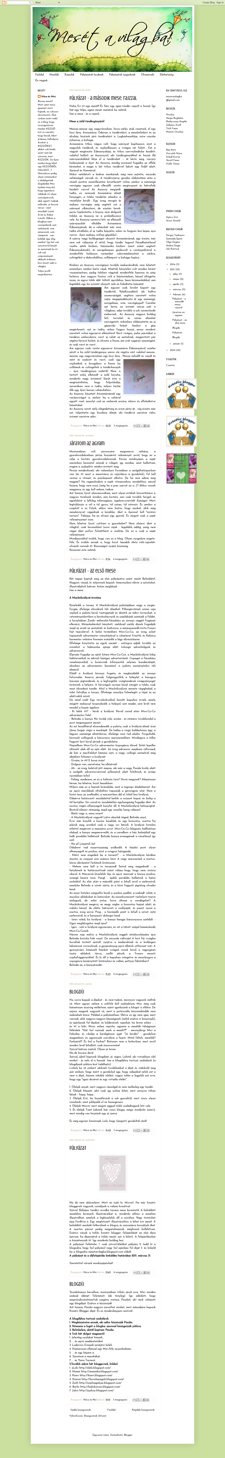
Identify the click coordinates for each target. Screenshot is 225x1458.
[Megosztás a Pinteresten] (148, 426)
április (176, 284)
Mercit (86, 1106)
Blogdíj (76, 992)
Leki (105, 1121)
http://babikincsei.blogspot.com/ (100, 1387)
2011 (172, 269)
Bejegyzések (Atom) (95, 1416)
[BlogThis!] (138, 426)
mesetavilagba (174, 96)
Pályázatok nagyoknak (122, 75)
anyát (84, 1087)
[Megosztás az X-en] (141, 426)
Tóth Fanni (172, 128)
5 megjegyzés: (121, 1130)
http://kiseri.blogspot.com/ (96, 1375)
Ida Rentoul (172, 249)
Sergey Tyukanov (175, 235)
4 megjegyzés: (120, 559)
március (177, 289)
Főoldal (39, 75)
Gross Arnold (173, 220)
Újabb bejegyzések (80, 1410)
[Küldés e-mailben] (135, 426)
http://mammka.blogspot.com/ (99, 1371)
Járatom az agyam (87, 443)
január (177, 343)
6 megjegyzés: (121, 1272)
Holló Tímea (172, 164)
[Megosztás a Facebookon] (145, 426)
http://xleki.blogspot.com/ (95, 1368)
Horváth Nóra (174, 153)
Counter (170, 365)
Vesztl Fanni (172, 160)
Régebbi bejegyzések (143, 1410)
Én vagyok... (42, 80)
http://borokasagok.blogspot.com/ (103, 1379)
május (176, 279)
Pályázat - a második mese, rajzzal (103, 98)
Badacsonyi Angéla (176, 121)
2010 (173, 350)
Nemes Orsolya (174, 132)
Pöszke (109, 1330)
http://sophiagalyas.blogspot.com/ (100, 1383)
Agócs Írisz (172, 217)
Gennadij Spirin (174, 238)
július (176, 274)
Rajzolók (69, 75)
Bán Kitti (171, 150)
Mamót (87, 1091)
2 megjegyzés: (121, 974)
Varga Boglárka (174, 118)
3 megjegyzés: (121, 426)
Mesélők (54, 75)
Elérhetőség (166, 75)
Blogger (128, 1435)
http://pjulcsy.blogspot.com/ (96, 1390)
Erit (85, 1098)
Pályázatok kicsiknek (92, 75)
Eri (79, 106)
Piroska (170, 114)
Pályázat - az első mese (92, 571)
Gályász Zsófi (173, 125)
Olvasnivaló (147, 75)
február (177, 294)
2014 (173, 264)
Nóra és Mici (48, 96)
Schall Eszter (173, 157)
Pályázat (77, 1148)
